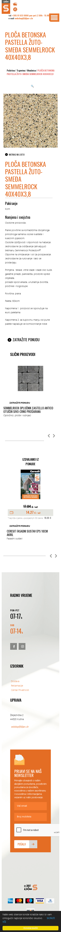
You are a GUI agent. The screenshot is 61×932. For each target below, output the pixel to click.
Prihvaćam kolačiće (30, 928)
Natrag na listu (17, 154)
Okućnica (31, 70)
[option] (30, 391)
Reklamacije (17, 685)
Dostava (15, 681)
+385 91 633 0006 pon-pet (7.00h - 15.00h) (31, 15)
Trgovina (21, 70)
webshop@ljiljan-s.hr (24, 18)
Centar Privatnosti (20, 690)
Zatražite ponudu (26, 339)
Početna (11, 70)
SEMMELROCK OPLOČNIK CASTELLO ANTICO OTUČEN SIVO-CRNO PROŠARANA (28, 410)
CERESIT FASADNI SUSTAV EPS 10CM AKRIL (27, 533)
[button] (49, 436)
